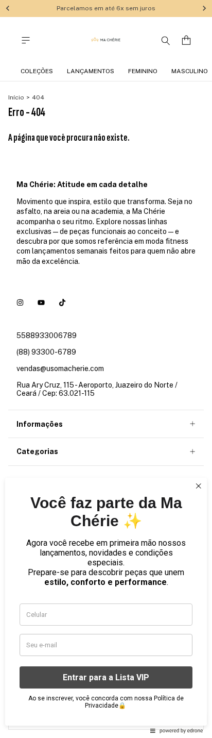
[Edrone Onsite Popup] (106, 369)
